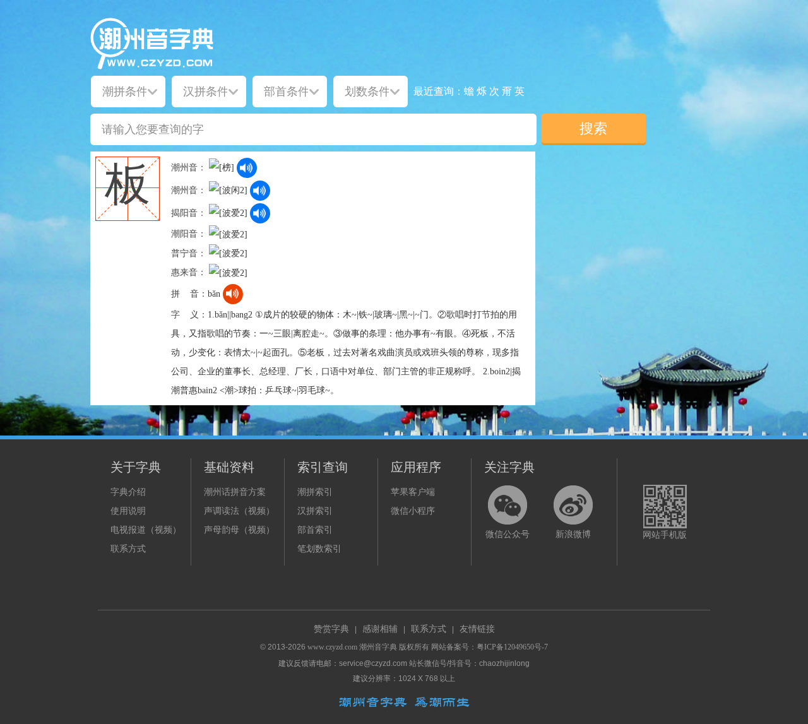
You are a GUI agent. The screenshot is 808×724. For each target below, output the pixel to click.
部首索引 (315, 530)
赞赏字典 (331, 629)
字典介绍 (128, 492)
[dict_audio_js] (247, 168)
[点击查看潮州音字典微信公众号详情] (507, 505)
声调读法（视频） (239, 511)
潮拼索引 (315, 492)
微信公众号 (507, 534)
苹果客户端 (413, 492)
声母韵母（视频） (239, 530)
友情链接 (477, 629)
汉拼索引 (315, 511)
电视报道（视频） (145, 530)
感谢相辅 (380, 629)
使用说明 (128, 511)
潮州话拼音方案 (235, 492)
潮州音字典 (378, 647)
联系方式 (128, 549)
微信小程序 (413, 511)
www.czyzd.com (332, 647)
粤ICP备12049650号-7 (512, 647)
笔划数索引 (319, 549)
